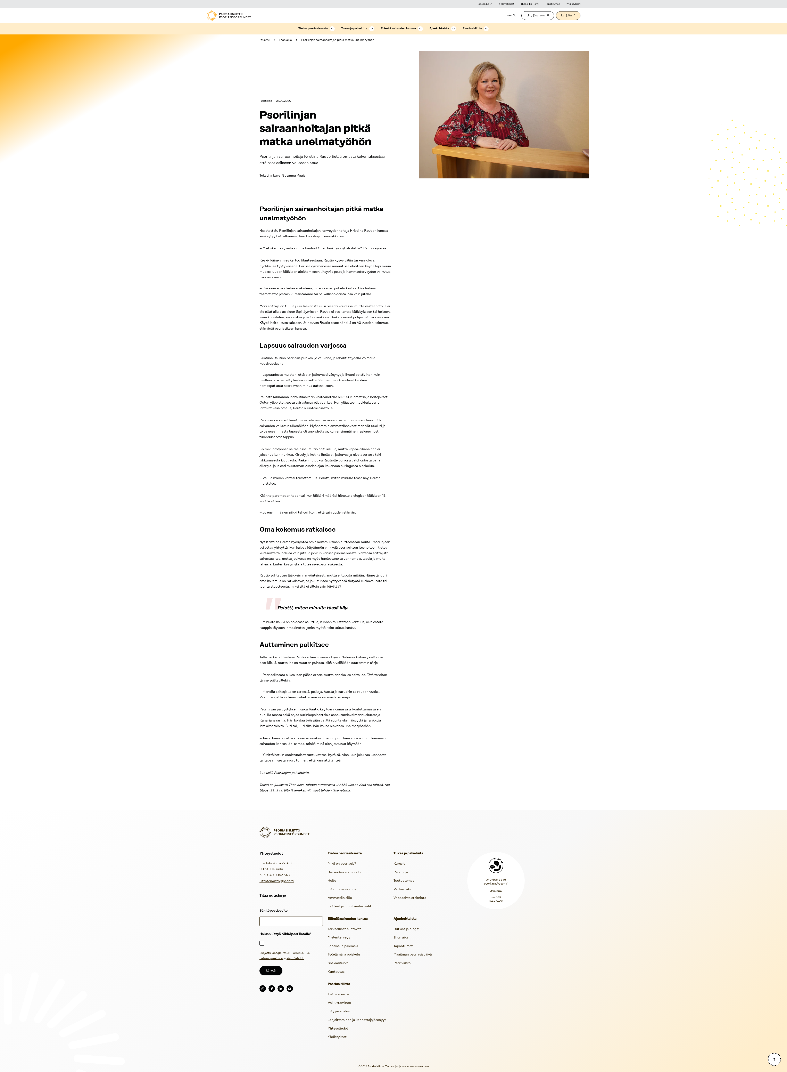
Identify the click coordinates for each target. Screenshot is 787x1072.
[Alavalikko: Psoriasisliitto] (486, 28)
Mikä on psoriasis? (342, 863)
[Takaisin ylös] (774, 1059)
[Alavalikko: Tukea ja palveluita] (371, 28)
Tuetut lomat (404, 880)
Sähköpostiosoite (273, 910)
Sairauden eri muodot (345, 872)
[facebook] (271, 988)
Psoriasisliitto (472, 28)
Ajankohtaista (439, 28)
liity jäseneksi (294, 790)
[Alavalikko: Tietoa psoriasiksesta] (332, 28)
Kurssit (399, 863)
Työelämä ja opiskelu (344, 954)
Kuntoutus (336, 972)
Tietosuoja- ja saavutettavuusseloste (407, 1066)
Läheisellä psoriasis (343, 946)
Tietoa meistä (338, 994)
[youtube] (290, 988)
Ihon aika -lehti (530, 4)
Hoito (332, 880)
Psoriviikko (402, 963)
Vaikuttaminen (339, 1003)
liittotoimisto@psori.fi (276, 881)
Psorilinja (401, 872)
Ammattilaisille (340, 898)
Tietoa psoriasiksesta (313, 28)
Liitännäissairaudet (343, 889)
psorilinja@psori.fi (496, 883)
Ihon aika (285, 40)
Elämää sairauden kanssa (398, 28)
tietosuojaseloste (271, 958)
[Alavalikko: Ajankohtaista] (453, 28)
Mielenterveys (339, 937)
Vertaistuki (402, 889)
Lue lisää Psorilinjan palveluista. (284, 773)
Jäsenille (484, 4)
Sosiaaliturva (338, 963)
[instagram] (262, 988)
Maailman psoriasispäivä (413, 954)
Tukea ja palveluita (354, 28)
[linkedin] (280, 988)
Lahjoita (566, 15)
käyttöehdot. (295, 958)
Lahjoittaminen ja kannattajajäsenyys (357, 1020)
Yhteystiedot (506, 4)
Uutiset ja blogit (406, 929)
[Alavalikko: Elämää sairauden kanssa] (420, 28)
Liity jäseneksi (536, 15)
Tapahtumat (553, 4)
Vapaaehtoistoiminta (410, 898)
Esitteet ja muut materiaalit (349, 906)
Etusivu (264, 40)
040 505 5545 (496, 879)
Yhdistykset (573, 4)
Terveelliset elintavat (344, 929)
